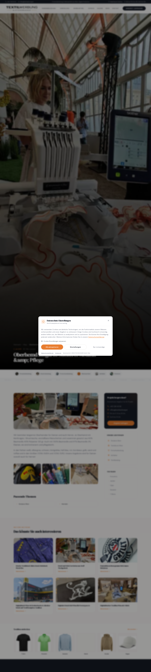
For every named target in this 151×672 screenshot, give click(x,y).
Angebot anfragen (134, 8)
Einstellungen (75, 347)
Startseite (17, 345)
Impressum (58, 353)
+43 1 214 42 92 (11, 2)
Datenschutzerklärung (96, 337)
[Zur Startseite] (21, 8)
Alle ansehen (131, 629)
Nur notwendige (99, 347)
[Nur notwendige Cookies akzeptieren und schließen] (108, 320)
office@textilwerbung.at (26, 2)
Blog (25, 345)
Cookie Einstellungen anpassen (55, 341)
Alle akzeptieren (52, 347)
